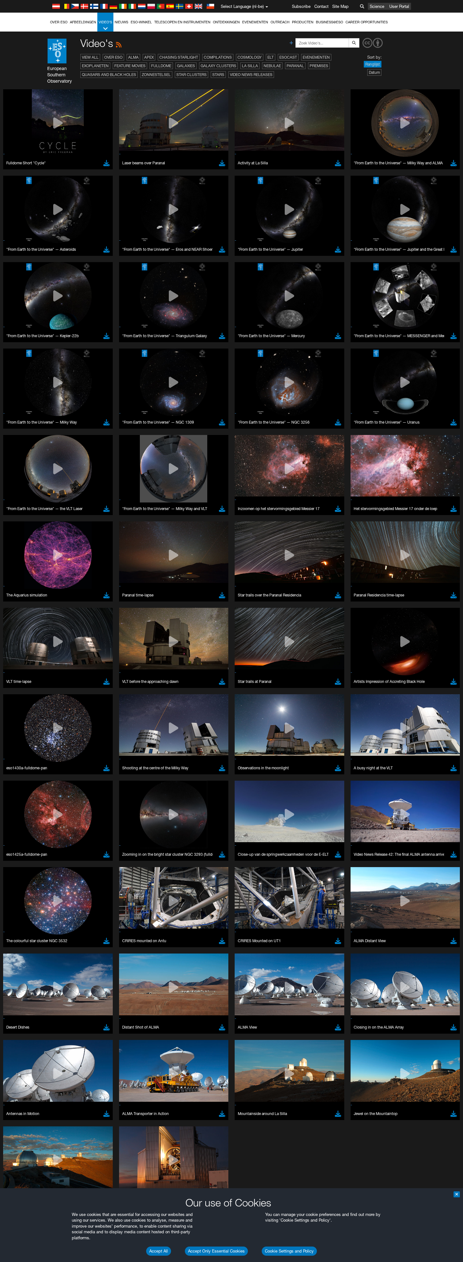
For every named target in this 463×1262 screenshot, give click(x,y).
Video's (105, 22)
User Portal (399, 6)
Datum (374, 72)
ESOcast (288, 57)
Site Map (340, 6)
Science (377, 6)
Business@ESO (329, 22)
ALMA (133, 57)
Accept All (158, 1250)
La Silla (250, 65)
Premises (319, 65)
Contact (321, 6)
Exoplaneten (95, 65)
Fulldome (161, 65)
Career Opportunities (367, 22)
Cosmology (249, 57)
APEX (149, 57)
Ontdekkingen (226, 22)
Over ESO (58, 22)
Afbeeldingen (83, 22)
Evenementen (255, 22)
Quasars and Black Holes (109, 74)
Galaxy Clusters (218, 65)
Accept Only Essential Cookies (216, 1250)
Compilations (218, 57)
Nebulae (272, 65)
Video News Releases (251, 74)
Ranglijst (372, 64)
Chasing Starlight (178, 57)
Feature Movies (130, 65)
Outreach (280, 22)
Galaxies (186, 65)
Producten (302, 22)
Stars (218, 74)
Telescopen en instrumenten (182, 22)
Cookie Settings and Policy (289, 1250)
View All (90, 57)
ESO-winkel (141, 22)
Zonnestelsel (156, 74)
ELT (270, 57)
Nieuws (121, 22)
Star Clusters (191, 74)
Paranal (295, 65)
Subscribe (301, 6)
